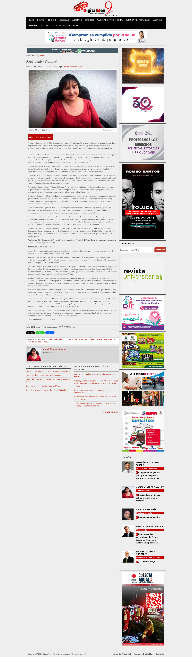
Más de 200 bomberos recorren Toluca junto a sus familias (95, 375)
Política (41, 20)
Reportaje (73, 26)
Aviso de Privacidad (122, 654)
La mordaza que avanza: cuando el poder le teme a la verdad (48, 380)
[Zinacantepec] (143, 350)
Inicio (31, 20)
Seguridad (63, 20)
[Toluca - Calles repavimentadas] (143, 388)
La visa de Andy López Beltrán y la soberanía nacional (48, 371)
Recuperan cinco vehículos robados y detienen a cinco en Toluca (94, 391)
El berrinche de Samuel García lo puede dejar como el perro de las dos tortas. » (70, 340)
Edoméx (52, 20)
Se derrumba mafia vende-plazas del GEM (43, 386)
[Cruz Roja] (143, 609)
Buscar (160, 249)
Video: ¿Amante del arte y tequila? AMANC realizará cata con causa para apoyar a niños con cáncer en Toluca (96, 383)
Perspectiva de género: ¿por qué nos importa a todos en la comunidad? (148, 475)
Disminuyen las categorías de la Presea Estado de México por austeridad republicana (147, 538)
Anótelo (157, 20)
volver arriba (110, 412)
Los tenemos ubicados (149, 517)
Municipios (77, 20)
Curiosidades (59, 26)
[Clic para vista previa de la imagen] (73, 99)
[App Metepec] (96, 36)
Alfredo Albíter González (145, 553)
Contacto (160, 654)
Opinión (33, 26)
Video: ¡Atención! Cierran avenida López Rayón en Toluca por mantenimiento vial (95, 404)
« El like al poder (55, 339)
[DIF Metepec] (143, 312)
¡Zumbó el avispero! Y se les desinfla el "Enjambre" (47, 390)
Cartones (45, 26)
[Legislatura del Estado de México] (143, 65)
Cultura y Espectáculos (138, 20)
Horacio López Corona (149, 526)
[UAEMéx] (143, 274)
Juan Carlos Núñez (147, 509)
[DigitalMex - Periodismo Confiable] (96, 9)
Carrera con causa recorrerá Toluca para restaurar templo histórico (95, 398)
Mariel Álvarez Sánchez (73, 66)
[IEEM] (143, 103)
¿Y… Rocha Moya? (147, 562)
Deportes (89, 20)
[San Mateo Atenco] (143, 430)
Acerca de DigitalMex (143, 654)
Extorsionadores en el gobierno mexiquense (44, 375)
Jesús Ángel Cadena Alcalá (147, 464)
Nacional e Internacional (110, 20)
